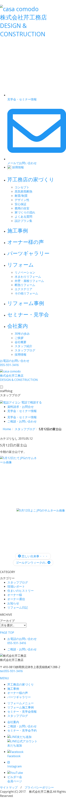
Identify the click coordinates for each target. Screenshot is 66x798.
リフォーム (20, 264)
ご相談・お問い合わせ (22, 726)
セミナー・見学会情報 (22, 712)
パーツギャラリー (28, 253)
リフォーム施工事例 (20, 707)
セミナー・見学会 (28, 314)
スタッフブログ (25, 350)
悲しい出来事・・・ (34, 556)
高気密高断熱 (23, 191)
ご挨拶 (19, 338)
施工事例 (17, 230)
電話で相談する (31, 402)
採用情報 (20, 354)
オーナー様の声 (25, 241)
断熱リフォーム (25, 285)
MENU (4, 678)
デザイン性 (22, 200)
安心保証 (20, 204)
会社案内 (17, 325)
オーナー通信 (16, 599)
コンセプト (22, 187)
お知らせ (13, 603)
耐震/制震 (21, 196)
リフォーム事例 (25, 303)
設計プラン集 (23, 221)
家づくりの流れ (25, 212)
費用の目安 (22, 208)
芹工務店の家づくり (30, 179)
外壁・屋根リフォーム (29, 281)
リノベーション (25, 272)
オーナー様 (14, 595)
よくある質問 (23, 217)
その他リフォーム (26, 293)
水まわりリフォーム (28, 277)
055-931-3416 (11, 671)
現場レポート (16, 586)
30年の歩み (22, 334)
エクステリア (23, 289)
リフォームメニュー (20, 703)
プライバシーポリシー (39, 787)
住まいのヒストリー (20, 591)
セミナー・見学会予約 (22, 730)
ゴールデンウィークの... (31, 563)
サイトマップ (9, 787)
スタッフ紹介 (23, 346)
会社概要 (20, 342)
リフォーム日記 (17, 607)
